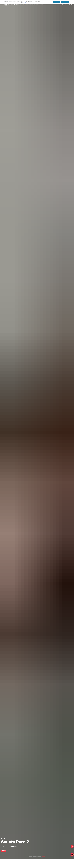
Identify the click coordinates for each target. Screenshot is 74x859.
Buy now (3, 850)
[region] (37, 2)
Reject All (56, 1)
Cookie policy (19, 2)
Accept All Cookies (65, 1)
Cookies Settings (48, 1)
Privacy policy (24, 2)
